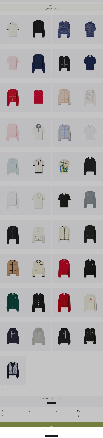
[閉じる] (102, 428)
